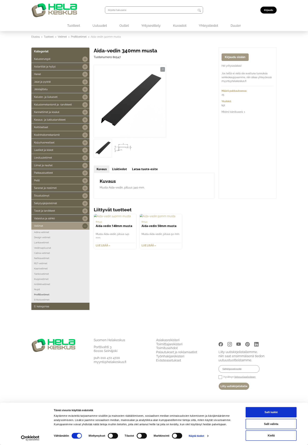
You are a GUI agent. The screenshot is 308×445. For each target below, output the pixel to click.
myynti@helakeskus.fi (110, 362)
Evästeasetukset (168, 360)
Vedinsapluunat (42, 248)
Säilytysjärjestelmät (45, 203)
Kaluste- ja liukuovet (46, 96)
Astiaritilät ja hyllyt (45, 66)
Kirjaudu (268, 10)
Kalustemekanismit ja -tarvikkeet (53, 104)
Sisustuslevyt (41, 195)
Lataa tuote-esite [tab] (145, 169)
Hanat (37, 74)
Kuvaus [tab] (102, 169)
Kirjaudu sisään (235, 57)
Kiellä (271, 435)
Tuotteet (73, 25)
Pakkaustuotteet (43, 172)
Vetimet (62, 36)
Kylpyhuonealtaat (44, 142)
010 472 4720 (110, 358)
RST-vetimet (40, 263)
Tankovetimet (41, 274)
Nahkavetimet (41, 258)
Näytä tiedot (196, 435)
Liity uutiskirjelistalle (233, 386)
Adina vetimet (41, 232)
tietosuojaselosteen (245, 377)
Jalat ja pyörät (42, 81)
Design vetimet (42, 237)
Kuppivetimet (41, 279)
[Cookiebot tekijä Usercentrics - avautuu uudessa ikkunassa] (30, 438)
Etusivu (35, 36)
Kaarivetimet (41, 268)
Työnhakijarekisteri (170, 356)
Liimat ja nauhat (43, 165)
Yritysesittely (151, 25)
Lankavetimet (41, 242)
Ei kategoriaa (41, 306)
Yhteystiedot (208, 25)
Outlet (124, 25)
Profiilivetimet (79, 36)
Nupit (37, 289)
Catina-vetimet (42, 253)
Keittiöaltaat (41, 127)
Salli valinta (271, 423)
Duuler (236, 25)
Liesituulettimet (43, 157)
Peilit (37, 180)
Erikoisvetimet (41, 299)
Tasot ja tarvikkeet (44, 210)
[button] (162, 69)
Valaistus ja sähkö (44, 218)
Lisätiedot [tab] (119, 169)
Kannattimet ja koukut (46, 111)
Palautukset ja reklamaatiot (176, 352)
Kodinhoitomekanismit (47, 134)
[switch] (113, 436)
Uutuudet (100, 25)
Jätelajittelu (41, 89)
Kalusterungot (42, 58)
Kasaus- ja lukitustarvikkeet (50, 119)
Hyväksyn (239, 377)
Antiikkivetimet (42, 284)
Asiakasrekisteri (167, 340)
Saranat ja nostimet (45, 187)
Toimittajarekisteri (169, 344)
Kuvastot (179, 25)
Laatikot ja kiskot (43, 149)
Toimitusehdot (167, 348)
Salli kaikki (271, 412)
